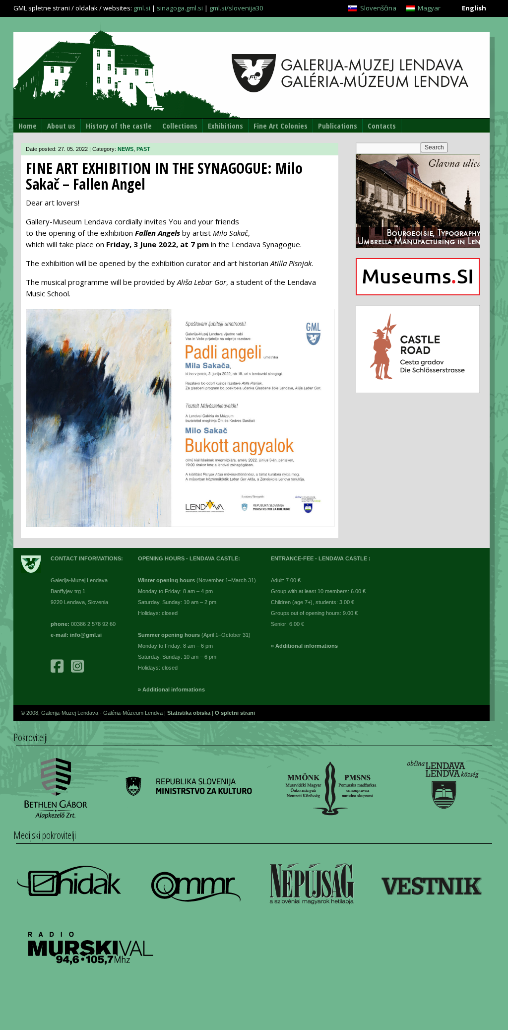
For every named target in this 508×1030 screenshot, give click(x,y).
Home (27, 126)
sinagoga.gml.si (180, 7)
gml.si (141, 7)
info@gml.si (86, 635)
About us (61, 126)
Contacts (382, 126)
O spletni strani (235, 713)
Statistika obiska (189, 713)
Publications (337, 126)
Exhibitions (225, 126)
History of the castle (119, 126)
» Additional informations (171, 689)
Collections (179, 126)
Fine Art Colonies (281, 126)
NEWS (125, 149)
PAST (143, 149)
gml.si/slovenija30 (236, 7)
